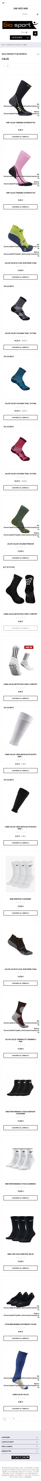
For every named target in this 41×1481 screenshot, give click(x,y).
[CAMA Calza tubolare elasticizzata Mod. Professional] (20, 729)
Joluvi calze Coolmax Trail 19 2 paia (20, 333)
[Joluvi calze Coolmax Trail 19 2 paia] (20, 308)
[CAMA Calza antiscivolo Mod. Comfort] (20, 589)
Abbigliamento (11, 44)
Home (3, 44)
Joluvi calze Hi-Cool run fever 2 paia (20, 263)
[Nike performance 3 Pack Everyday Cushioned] (20, 1087)
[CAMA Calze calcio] (20, 1369)
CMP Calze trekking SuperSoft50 (20, 123)
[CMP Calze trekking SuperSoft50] (20, 97)
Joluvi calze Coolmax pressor (20, 544)
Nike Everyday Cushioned (20, 899)
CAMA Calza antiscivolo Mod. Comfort (20, 614)
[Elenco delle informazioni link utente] (4, 3)
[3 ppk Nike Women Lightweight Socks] (20, 1299)
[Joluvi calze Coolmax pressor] (20, 519)
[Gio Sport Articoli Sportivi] (20, 25)
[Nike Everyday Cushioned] (20, 874)
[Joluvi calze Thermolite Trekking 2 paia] (20, 1014)
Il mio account (8, 1442)
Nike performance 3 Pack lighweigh (20, 1184)
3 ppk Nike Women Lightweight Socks (20, 1324)
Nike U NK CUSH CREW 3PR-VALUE (21, 1254)
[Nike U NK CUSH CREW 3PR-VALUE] (20, 1229)
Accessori (19, 44)
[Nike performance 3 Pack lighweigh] (20, 1159)
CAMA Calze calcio (20, 1394)
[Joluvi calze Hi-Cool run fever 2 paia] (20, 238)
